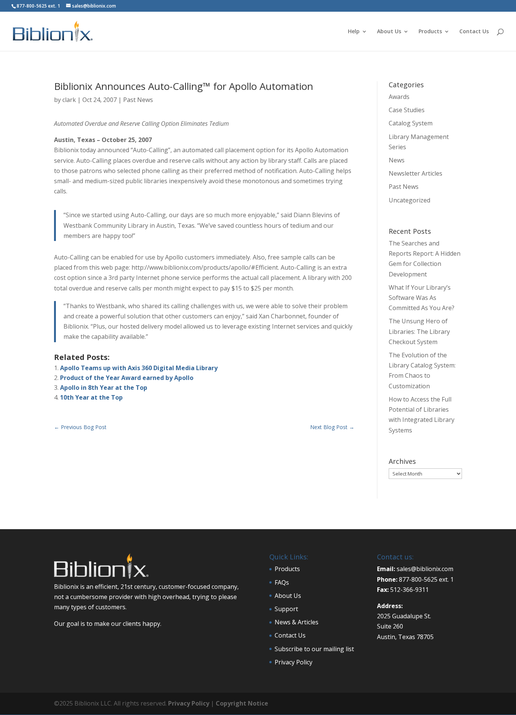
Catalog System (411, 123)
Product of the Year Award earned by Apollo (126, 378)
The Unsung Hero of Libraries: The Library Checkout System (419, 331)
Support (286, 609)
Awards (399, 97)
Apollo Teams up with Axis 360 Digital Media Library (139, 368)
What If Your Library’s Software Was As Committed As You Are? (421, 297)
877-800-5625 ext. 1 (38, 6)
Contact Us (474, 32)
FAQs (282, 582)
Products (430, 32)
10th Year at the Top (91, 397)
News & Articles (296, 622)
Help (354, 32)
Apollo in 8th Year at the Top (103, 387)
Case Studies (407, 110)
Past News (138, 100)
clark (69, 100)
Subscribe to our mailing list (314, 649)
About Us (389, 32)
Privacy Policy (293, 662)
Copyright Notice (242, 703)
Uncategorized (409, 200)
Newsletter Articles (415, 173)
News (397, 160)
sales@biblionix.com (425, 569)
